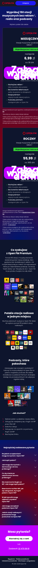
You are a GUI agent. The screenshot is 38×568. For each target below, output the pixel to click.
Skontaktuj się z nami (19, 538)
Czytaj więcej (12, 225)
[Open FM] (8, 3)
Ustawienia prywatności (9, 561)
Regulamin (11, 559)
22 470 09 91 (23, 548)
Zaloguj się (25, 3)
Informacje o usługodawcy (26, 561)
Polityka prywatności (22, 559)
